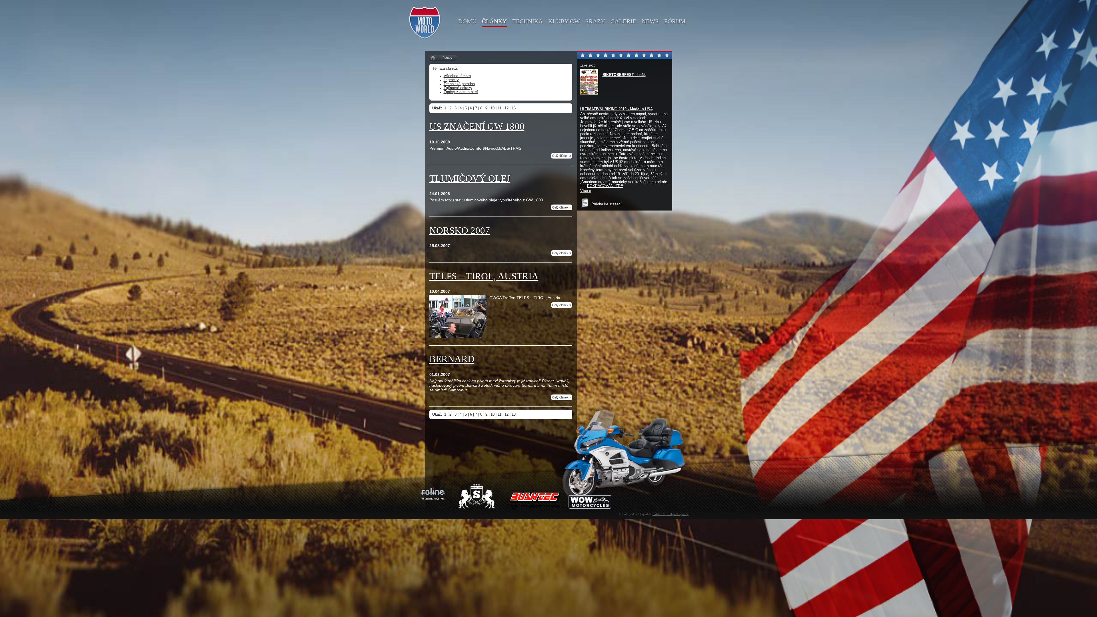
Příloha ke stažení (606, 204)
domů (467, 21)
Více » (585, 191)
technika (527, 21)
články (494, 21)
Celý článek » (561, 155)
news (650, 21)
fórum (675, 21)
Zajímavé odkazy (458, 88)
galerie (623, 21)
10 (493, 108)
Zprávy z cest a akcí (461, 92)
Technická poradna (459, 84)
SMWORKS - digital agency (670, 514)
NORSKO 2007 (459, 230)
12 (507, 108)
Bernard (452, 359)
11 (499, 108)
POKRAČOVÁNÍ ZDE (605, 186)
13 (514, 108)
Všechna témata (457, 76)
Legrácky (451, 80)
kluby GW (564, 21)
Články (447, 58)
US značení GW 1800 (477, 126)
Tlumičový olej (469, 178)
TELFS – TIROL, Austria (484, 276)
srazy (595, 21)
